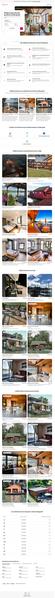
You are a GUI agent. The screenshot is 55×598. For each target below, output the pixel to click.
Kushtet (29, 596)
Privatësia (25, 596)
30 (18, 41)
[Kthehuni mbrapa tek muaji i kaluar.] (5, 28)
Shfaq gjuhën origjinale (36, 1)
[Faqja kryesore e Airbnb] (5, 4)
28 (14, 41)
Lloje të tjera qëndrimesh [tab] (16, 563)
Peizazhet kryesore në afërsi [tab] (27, 563)
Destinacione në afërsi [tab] (6, 563)
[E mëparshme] (25, 96)
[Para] (29, 96)
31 (5, 43)
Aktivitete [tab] (35, 563)
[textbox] (9, 25)
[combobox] (13, 21)
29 (16, 41)
